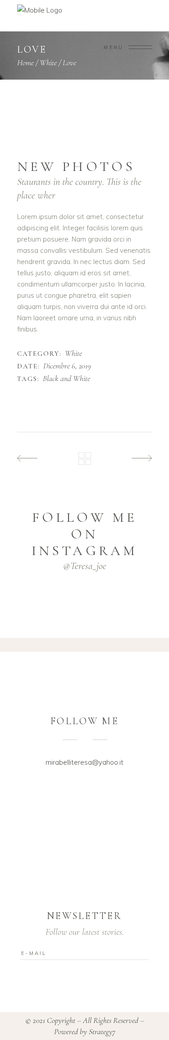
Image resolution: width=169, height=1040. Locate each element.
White (48, 62)
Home (25, 62)
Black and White (66, 378)
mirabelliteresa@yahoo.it (84, 762)
